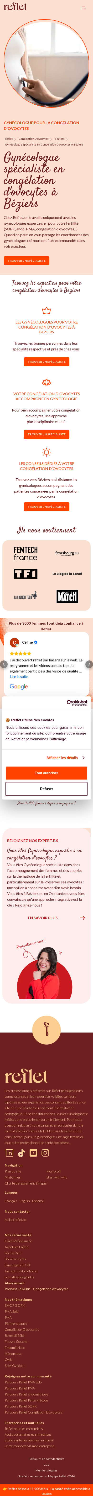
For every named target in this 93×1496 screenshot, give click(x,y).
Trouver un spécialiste (27, 260)
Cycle (9, 1359)
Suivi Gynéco (14, 1365)
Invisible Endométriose (21, 1271)
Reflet (9, 138)
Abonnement (15, 1283)
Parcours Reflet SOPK (21, 1406)
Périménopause (16, 1323)
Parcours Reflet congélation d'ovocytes (33, 1412)
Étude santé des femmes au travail (29, 1440)
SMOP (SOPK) (15, 1305)
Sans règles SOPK (18, 1265)
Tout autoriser (46, 773)
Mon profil (53, 1171)
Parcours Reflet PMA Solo (23, 1382)
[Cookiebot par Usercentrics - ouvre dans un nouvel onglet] (67, 703)
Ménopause (13, 1353)
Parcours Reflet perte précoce (26, 1400)
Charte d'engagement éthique (25, 1183)
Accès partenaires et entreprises (28, 1434)
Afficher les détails (62, 758)
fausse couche (16, 1341)
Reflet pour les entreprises (24, 1428)
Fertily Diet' (13, 1253)
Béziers (60, 138)
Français (11, 1201)
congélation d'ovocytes (34, 138)
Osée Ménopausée (18, 1241)
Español (38, 1201)
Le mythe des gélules (19, 1277)
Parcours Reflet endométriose (26, 1394)
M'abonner (13, 1177)
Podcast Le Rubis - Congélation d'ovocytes (36, 1289)
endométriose (15, 1347)
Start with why (56, 1177)
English (25, 1201)
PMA (8, 1317)
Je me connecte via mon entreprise (29, 1446)
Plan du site (13, 1171)
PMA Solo (12, 1311)
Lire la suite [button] (19, 676)
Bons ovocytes (15, 1259)
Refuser (46, 789)
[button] (83, 8)
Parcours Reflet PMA (20, 1388)
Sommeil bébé (15, 1335)
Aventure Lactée (16, 1247)
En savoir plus (43, 917)
